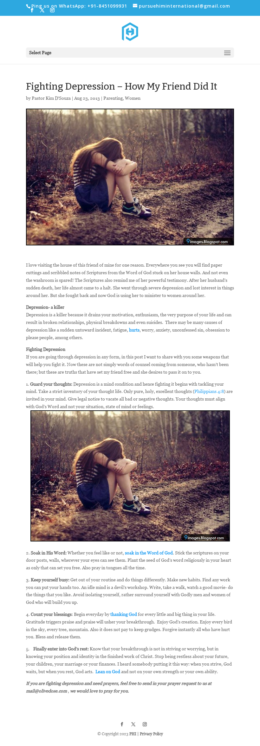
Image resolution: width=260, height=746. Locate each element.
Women (132, 98)
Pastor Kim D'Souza (51, 98)
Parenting (113, 98)
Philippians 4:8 (209, 391)
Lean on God (107, 671)
